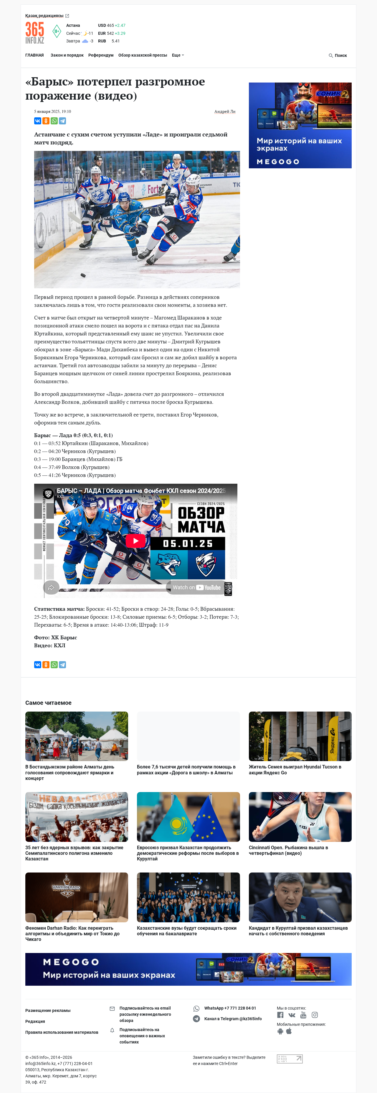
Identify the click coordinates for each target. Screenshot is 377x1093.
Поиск (340, 55)
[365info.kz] (38, 33)
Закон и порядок (67, 55)
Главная (34, 55)
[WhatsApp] (54, 120)
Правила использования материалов (61, 1032)
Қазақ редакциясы (44, 15)
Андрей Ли (225, 111)
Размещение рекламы (48, 1010)
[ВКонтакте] (37, 120)
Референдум (101, 55)
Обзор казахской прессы (142, 55)
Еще (176, 55)
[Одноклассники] (45, 120)
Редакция (35, 1021)
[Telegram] (62, 120)
